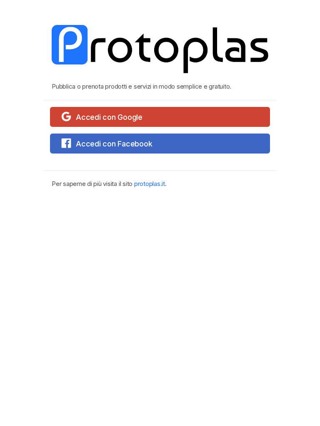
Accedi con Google (109, 117)
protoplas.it (149, 184)
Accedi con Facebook (114, 143)
